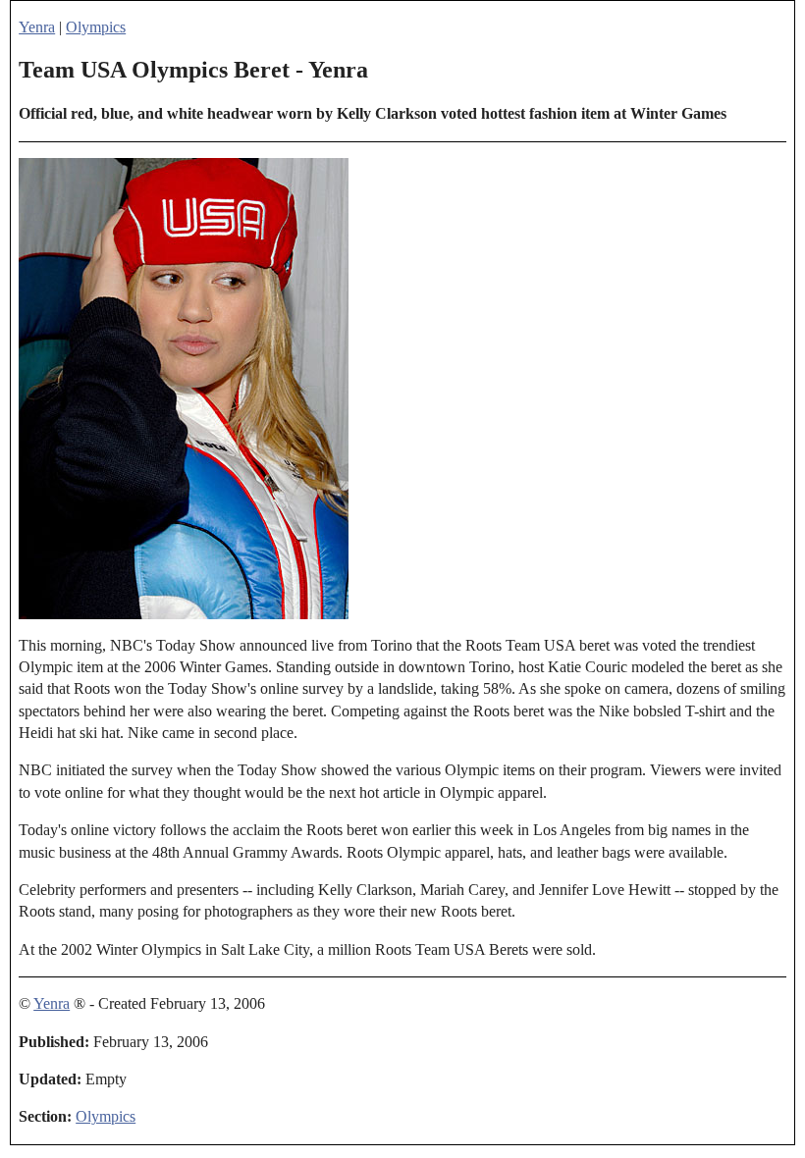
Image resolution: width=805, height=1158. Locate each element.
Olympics (96, 27)
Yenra (37, 27)
